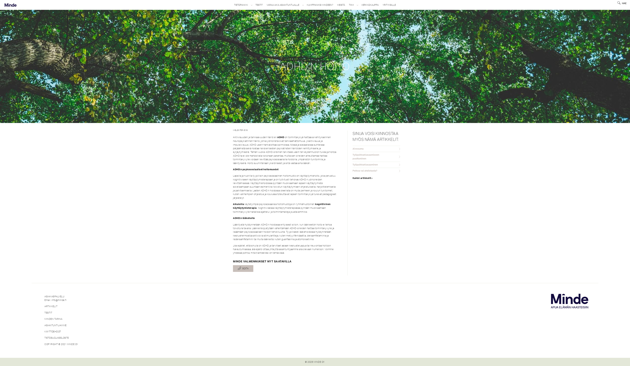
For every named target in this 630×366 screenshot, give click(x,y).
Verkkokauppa (370, 4)
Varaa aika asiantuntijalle (283, 4)
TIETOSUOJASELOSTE (56, 337)
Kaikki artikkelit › (363, 178)
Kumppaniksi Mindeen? (320, 4)
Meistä (341, 4)
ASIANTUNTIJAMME (55, 325)
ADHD (280, 137)
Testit (259, 4)
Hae (624, 3)
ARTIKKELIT (50, 306)
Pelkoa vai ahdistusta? (365, 171)
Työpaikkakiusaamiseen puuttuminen (366, 157)
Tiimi (351, 4)
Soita (245, 268)
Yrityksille (389, 4)
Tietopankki (241, 4)
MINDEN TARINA (53, 318)
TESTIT (48, 312)
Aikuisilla (238, 204)
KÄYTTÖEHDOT (52, 331)
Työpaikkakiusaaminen (365, 165)
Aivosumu (358, 149)
